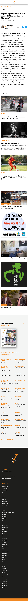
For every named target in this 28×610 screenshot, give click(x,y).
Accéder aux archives (6, 354)
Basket (4, 492)
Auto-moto (5, 490)
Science (4, 564)
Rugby (3, 559)
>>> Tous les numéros (7, 439)
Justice (4, 542)
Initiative (4, 538)
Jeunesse (4, 540)
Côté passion (5, 140)
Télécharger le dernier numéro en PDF (10, 352)
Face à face (5, 525)
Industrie (4, 536)
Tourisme (4, 579)
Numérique (5, 546)
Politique (4, 553)
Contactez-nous (6, 473)
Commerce (5, 501)
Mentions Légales (6, 478)
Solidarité (4, 570)
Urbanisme (4, 585)
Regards (4, 557)
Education (4, 518)
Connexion (18, 600)
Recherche (4, 555)
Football (4, 529)
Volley (3, 587)
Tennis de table (6, 577)
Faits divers (5, 527)
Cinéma (4, 499)
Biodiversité (5, 495)
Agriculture (5, 486)
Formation (4, 531)
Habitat (4, 533)
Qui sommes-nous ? (6, 471)
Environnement (6, 523)
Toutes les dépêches (8, 6)
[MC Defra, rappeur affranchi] (14, 130)
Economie (4, 516)
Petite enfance (5, 551)
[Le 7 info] (14, 2)
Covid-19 (4, 505)
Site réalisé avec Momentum (9, 476)
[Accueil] (1, 6)
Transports (4, 581)
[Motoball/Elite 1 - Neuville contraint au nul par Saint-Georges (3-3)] (14, 104)
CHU (3, 497)
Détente (4, 510)
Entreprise (4, 520)
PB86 (3, 548)
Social (3, 566)
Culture (4, 508)
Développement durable (8, 512)
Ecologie (4, 514)
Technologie (5, 574)
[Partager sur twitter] (23, 27)
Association (5, 488)
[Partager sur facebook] (25, 27)
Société (4, 568)
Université (4, 583)
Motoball (4, 544)
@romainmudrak (9, 26)
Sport (3, 113)
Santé (3, 561)
